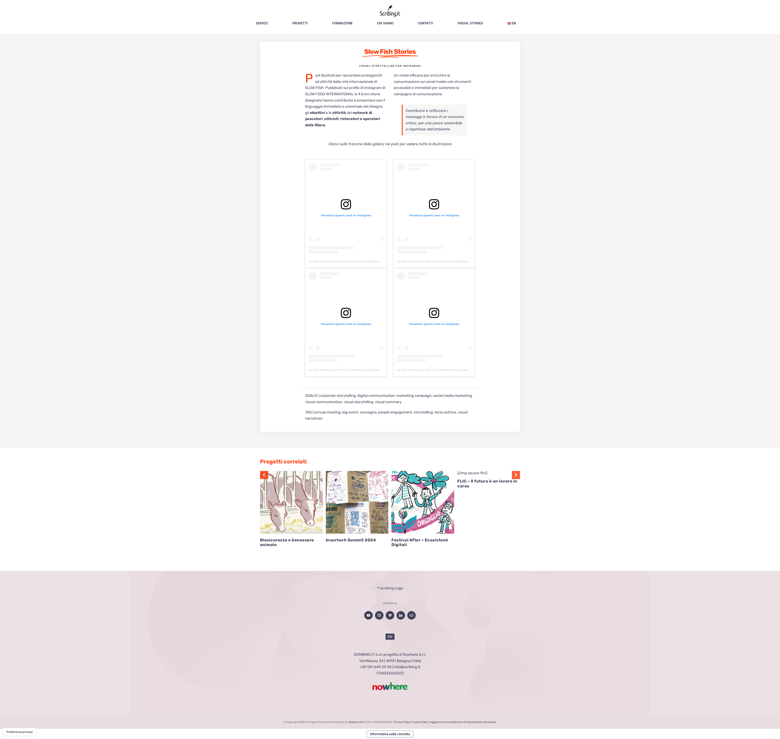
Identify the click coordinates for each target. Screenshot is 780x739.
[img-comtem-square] (422, 473)
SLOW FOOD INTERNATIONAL (329, 94)
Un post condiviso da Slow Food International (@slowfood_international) (355, 261)
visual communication (323, 402)
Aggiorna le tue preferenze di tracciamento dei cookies (463, 722)
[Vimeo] (390, 615)
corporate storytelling (337, 395)
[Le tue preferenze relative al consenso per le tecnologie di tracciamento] (19, 732)
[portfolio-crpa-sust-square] (291, 473)
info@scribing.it (407, 667)
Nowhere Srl (356, 722)
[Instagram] (379, 615)
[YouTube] (368, 615)
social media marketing (452, 395)
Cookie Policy (420, 722)
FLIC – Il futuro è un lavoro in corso (487, 483)
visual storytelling (358, 402)
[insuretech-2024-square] (357, 473)
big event (350, 412)
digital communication (376, 395)
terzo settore (445, 412)
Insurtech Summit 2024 (351, 540)
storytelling (423, 412)
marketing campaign (413, 395)
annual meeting (327, 412)
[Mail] (411, 615)
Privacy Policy (402, 722)
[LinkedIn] (400, 615)
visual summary (388, 402)
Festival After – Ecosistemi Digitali (419, 542)
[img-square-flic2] (472, 473)
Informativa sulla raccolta (390, 734)
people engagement (395, 412)
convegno (368, 412)
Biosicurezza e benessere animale (287, 542)
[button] (264, 475)
